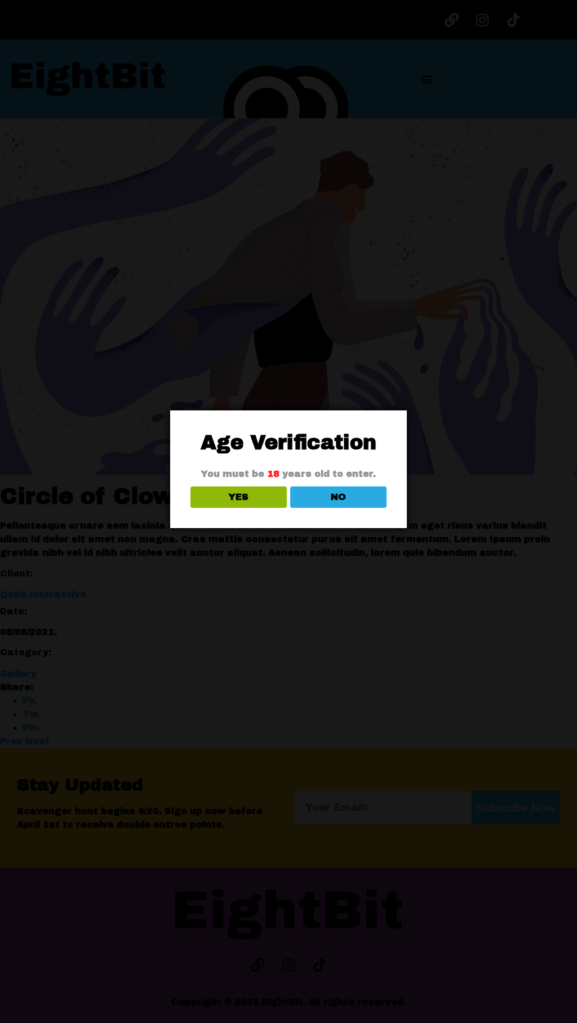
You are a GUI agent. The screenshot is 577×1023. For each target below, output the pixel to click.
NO (338, 497)
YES (238, 497)
